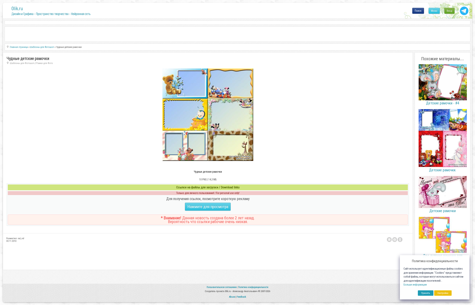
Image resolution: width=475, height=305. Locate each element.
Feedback (241, 296)
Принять (425, 293)
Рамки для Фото (44, 63)
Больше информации (415, 284)
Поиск (418, 10)
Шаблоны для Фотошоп (22, 63)
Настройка (443, 293)
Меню (434, 10)
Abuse (232, 296)
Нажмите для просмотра (207, 206)
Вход (449, 10)
